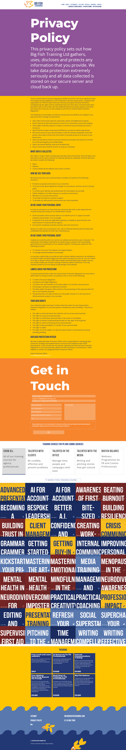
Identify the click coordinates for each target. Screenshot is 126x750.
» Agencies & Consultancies (75, 6)
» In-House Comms (87, 6)
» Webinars (93, 4)
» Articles (87, 4)
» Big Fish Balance (97, 6)
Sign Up (34, 671)
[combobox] (63, 480)
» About (67, 4)
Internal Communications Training (82, 656)
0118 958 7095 (69, 720)
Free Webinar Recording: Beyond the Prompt (40, 677)
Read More (56, 671)
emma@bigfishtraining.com (41, 355)
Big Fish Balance (82, 675)
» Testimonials (73, 4)
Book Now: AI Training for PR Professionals (60, 677)
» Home (63, 4)
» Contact (99, 4)
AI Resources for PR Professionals (62, 655)
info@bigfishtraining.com (46, 398)
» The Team (81, 4)
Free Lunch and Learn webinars (41, 655)
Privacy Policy (36, 720)
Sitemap (34, 716)
